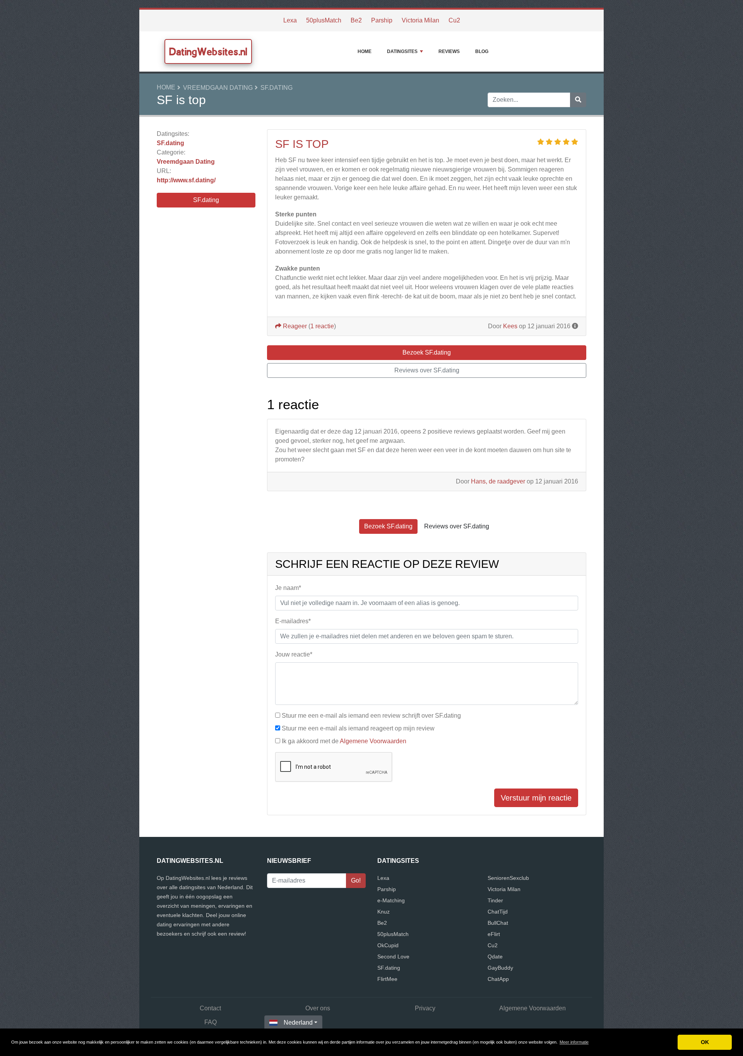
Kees (510, 326)
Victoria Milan (420, 20)
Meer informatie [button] (574, 1042)
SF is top (302, 144)
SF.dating (276, 87)
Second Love (393, 956)
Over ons (317, 1008)
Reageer (294, 326)
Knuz (383, 912)
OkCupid (388, 945)
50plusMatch (323, 20)
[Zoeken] (578, 100)
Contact (210, 1008)
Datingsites (402, 51)
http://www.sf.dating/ (186, 180)
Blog (481, 51)
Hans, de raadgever (498, 481)
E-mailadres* (293, 621)
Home (365, 51)
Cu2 (454, 20)
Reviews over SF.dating (426, 370)
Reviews (449, 51)
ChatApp (498, 979)
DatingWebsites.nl (208, 51)
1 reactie (322, 326)
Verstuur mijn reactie (536, 798)
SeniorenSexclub (508, 878)
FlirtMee (387, 979)
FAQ (210, 1022)
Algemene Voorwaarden (373, 741)
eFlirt (494, 934)
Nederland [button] (298, 1022)
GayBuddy (500, 968)
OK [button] (705, 1042)
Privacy (425, 1008)
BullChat (498, 923)
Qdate (495, 956)
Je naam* (288, 588)
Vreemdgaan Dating (218, 87)
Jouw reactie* (293, 654)
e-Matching (391, 900)
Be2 (356, 20)
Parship (381, 20)
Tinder (495, 900)
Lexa (290, 20)
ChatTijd (498, 912)
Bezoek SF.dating (426, 352)
